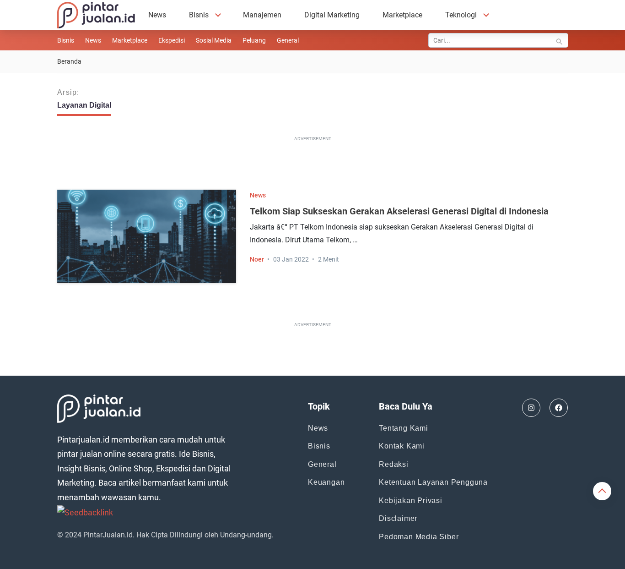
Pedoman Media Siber (418, 537)
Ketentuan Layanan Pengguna (433, 482)
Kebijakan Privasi (410, 500)
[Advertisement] (312, 165)
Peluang (254, 40)
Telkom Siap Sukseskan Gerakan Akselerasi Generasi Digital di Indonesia (399, 211)
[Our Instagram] (531, 408)
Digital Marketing (332, 15)
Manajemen (262, 15)
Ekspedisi (171, 40)
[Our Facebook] (559, 408)
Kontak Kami (402, 446)
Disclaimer (398, 518)
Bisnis (199, 15)
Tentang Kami (403, 428)
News (157, 15)
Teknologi (461, 15)
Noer (257, 259)
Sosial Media (214, 40)
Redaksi (394, 464)
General (288, 40)
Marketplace (402, 15)
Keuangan (326, 482)
